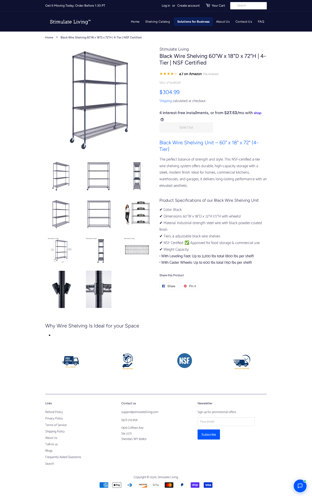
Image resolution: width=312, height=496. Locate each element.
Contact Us (243, 21)
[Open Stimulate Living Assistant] (300, 486)
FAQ (261, 21)
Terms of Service (56, 425)
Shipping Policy (55, 431)
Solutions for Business (193, 21)
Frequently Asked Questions (63, 457)
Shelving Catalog (157, 21)
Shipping (165, 101)
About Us (223, 21)
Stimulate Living (168, 477)
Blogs (49, 450)
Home (135, 21)
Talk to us (51, 444)
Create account (188, 6)
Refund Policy (54, 412)
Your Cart (218, 6)
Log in (166, 6)
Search (49, 464)
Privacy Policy (54, 418)
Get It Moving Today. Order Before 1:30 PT (75, 6)
